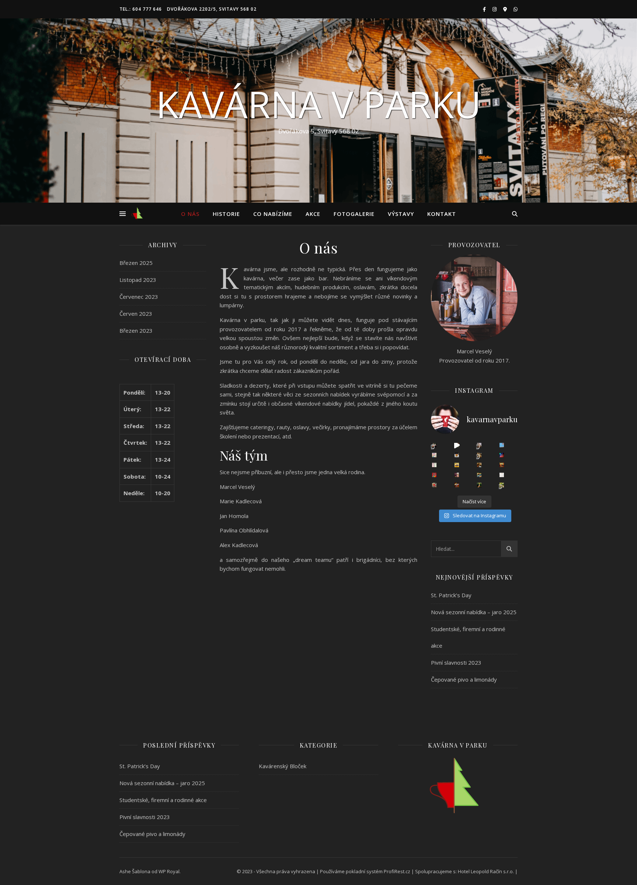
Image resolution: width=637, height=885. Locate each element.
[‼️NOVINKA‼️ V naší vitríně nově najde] (457, 455)
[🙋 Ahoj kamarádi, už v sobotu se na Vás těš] (501, 445)
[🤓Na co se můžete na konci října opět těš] (479, 475)
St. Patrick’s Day (451, 595)
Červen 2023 (135, 313)
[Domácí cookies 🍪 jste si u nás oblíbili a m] (479, 465)
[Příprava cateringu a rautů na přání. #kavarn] (457, 445)
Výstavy (401, 213)
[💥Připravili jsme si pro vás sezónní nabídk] (434, 445)
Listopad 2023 (137, 279)
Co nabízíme (272, 213)
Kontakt (441, 213)
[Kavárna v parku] (136, 213)
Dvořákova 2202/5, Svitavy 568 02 (212, 9)
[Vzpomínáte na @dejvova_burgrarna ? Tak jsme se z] (501, 485)
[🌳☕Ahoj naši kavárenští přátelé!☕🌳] (434, 485)
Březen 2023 (136, 330)
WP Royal (169, 871)
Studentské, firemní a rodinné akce (163, 800)
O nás (190, 213)
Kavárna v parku (318, 103)
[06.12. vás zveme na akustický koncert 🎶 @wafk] (501, 455)
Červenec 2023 (138, 296)
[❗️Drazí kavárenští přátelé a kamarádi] (434, 465)
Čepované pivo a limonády (464, 679)
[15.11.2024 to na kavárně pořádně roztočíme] (501, 465)
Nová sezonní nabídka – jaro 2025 (473, 612)
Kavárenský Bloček (282, 766)
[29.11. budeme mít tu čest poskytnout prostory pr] (457, 465)
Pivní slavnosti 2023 (456, 662)
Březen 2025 (136, 262)
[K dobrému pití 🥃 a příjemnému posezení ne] (479, 455)
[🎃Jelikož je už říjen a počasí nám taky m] (479, 485)
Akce (313, 213)
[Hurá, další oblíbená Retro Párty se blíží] (434, 455)
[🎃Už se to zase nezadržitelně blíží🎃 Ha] (457, 485)
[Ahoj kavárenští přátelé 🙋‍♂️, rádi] (501, 475)
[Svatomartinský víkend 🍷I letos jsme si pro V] (457, 475)
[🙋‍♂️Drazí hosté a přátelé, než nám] (434, 475)
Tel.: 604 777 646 (140, 9)
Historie (226, 213)
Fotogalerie (354, 213)
